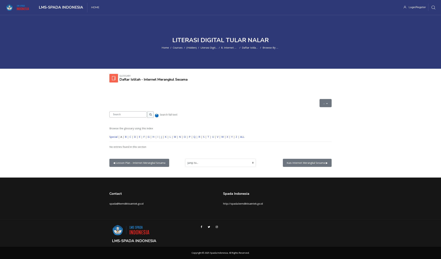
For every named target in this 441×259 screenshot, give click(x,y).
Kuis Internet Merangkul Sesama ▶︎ (307, 162)
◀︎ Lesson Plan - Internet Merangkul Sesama (139, 162)
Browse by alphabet (275, 47)
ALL (242, 136)
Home (165, 47)
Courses (178, 47)
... (327, 103)
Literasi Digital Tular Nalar (216, 47)
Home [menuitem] (95, 7)
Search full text (168, 114)
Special (113, 136)
